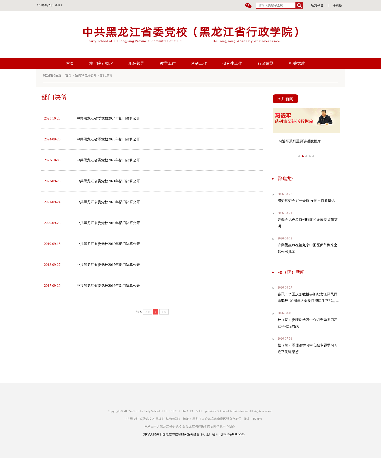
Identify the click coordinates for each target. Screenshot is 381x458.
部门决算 (106, 75)
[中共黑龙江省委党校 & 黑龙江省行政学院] (190, 34)
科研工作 (199, 63)
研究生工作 (232, 63)
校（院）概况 (101, 63)
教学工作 (168, 63)
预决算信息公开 (86, 75)
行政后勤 (266, 63)
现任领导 (136, 63)
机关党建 (297, 63)
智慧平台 (317, 5)
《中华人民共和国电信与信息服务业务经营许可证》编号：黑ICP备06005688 (193, 434)
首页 (70, 63)
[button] (299, 156)
